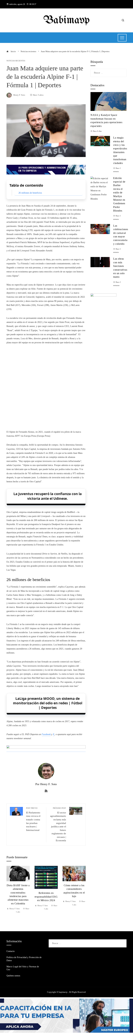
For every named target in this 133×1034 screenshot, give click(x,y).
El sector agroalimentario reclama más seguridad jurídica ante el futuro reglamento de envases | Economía (58, 824)
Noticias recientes (15, 61)
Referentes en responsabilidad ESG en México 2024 (46, 897)
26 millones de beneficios (30, 193)
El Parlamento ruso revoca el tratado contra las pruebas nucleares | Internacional (33, 819)
